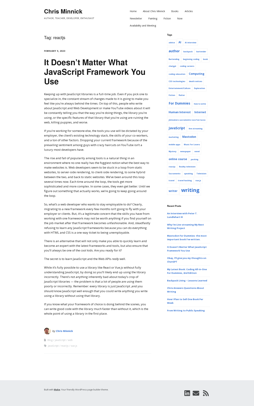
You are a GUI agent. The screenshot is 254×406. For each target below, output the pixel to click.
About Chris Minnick (154, 11)
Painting (152, 18)
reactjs (65, 345)
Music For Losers (192, 144)
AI (179, 42)
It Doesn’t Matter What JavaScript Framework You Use (94, 71)
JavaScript (60, 340)
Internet (200, 112)
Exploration (199, 88)
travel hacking (185, 180)
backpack (188, 51)
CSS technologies (177, 81)
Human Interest (180, 112)
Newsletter (136, 18)
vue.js (74, 345)
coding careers (187, 66)
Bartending (174, 59)
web (70, 340)
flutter (182, 95)
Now (179, 18)
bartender (201, 51)
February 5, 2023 (54, 50)
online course (178, 159)
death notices (195, 81)
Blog (50, 340)
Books (174, 11)
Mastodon (189, 137)
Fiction (167, 18)
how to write (200, 104)
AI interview (190, 42)
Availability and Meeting (143, 25)
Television (201, 173)
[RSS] (206, 393)
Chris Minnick (63, 11)
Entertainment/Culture (179, 88)
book (205, 59)
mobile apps (174, 144)
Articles (189, 11)
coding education (177, 74)
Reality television (187, 166)
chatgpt (172, 66)
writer (173, 191)
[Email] (196, 393)
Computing (196, 74)
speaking (188, 173)
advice (172, 42)
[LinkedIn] (187, 393)
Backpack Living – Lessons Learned (187, 280)
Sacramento (174, 173)
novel (197, 151)
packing (194, 159)
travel (171, 180)
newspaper (185, 151)
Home (133, 11)
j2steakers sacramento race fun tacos (187, 120)
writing (190, 190)
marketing (174, 137)
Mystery (172, 151)
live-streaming (196, 128)
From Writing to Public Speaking (186, 310)
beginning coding (191, 59)
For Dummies (179, 103)
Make (57, 389)
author (174, 51)
